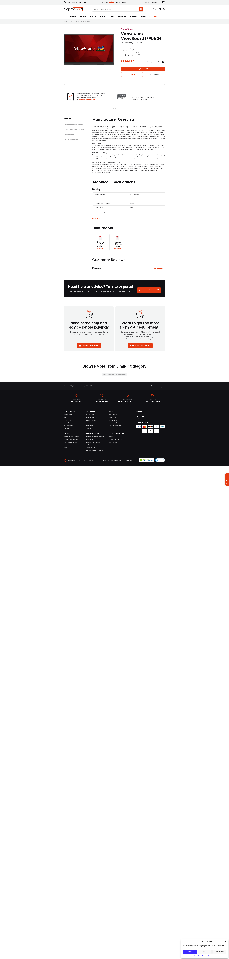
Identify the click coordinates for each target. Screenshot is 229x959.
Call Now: (150, 290)
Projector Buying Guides (71, 437)
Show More (96, 218)
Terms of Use (127, 460)
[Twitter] (143, 416)
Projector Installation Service (140, 345)
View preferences (219, 952)
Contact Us (113, 442)
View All (66, 428)
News (65, 448)
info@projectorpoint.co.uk (88, 100)
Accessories (113, 415)
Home (65, 21)
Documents (69, 134)
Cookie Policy (197, 956)
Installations (113, 420)
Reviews (66, 445)
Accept (189, 952)
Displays (72, 21)
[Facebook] (138, 416)
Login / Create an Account (95, 437)
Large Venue (68, 420)
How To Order (90, 439)
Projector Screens (115, 426)
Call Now (145, 69)
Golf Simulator (68, 426)
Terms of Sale (91, 448)
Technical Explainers (70, 442)
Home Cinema (68, 415)
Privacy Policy (206, 956)
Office (66, 417)
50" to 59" (88, 21)
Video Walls (90, 415)
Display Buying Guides (71, 439)
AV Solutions (113, 417)
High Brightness (91, 417)
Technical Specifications (74, 129)
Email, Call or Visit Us (152, 402)
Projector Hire (113, 423)
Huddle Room (90, 423)
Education (67, 423)
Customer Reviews (72, 139)
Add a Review (158, 268)
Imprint (213, 956)
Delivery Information (93, 445)
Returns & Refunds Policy (94, 450)
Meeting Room (91, 420)
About (111, 437)
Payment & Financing (93, 442)
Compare (156, 74)
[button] (225, 941)
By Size (80, 21)
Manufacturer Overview (74, 124)
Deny (204, 952)
